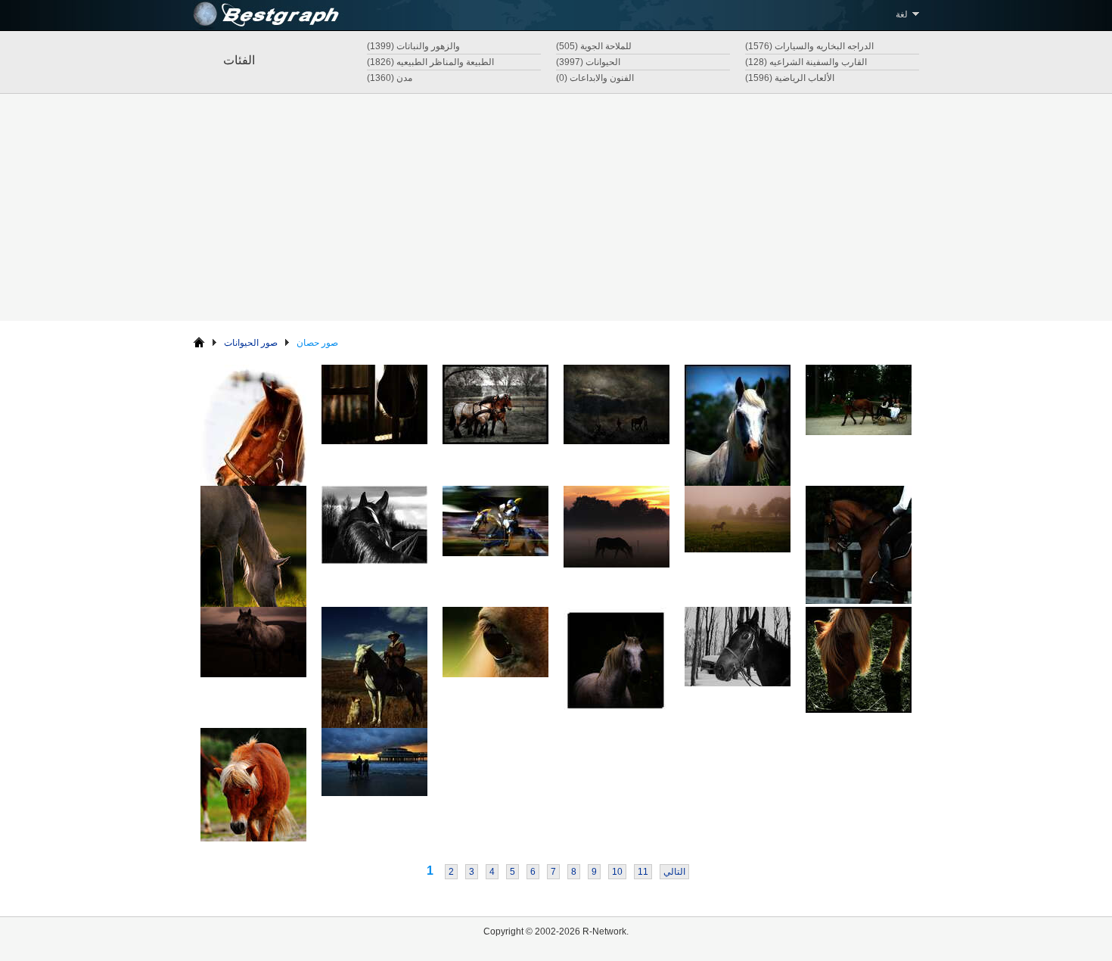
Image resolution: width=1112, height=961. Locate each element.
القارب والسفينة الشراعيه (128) (806, 62)
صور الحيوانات (251, 342)
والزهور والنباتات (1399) (413, 46)
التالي (674, 871)
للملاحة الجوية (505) (594, 46)
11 (643, 871)
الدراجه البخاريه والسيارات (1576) (809, 46)
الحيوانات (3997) (588, 62)
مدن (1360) (389, 78)
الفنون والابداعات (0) (595, 78)
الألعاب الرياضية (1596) (789, 78)
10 (617, 871)
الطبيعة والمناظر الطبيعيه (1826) (430, 62)
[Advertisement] (556, 207)
